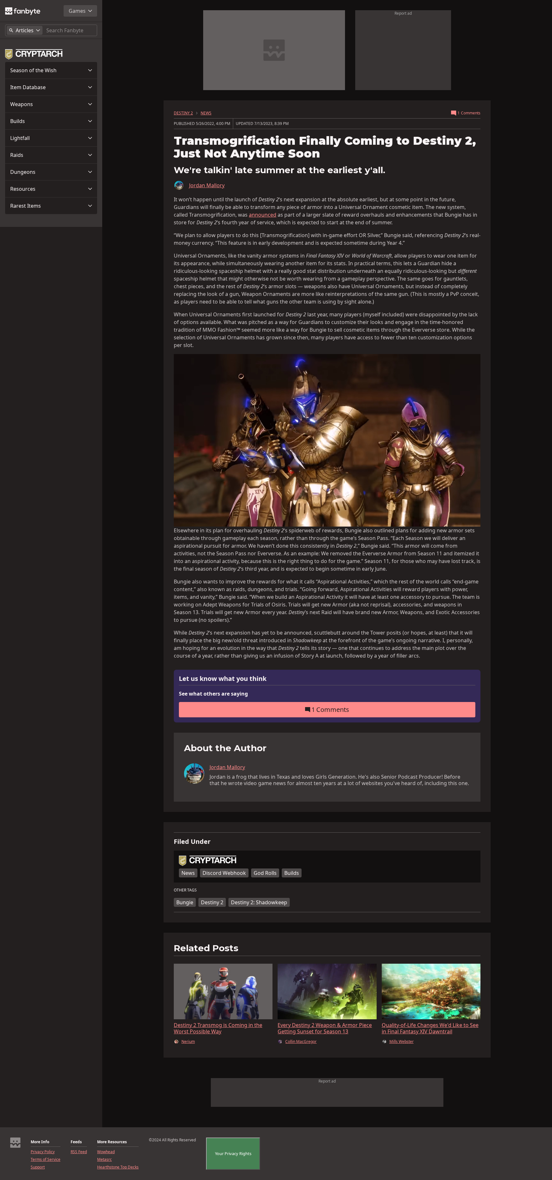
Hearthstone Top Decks (118, 1167)
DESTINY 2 (183, 113)
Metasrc (104, 1159)
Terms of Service (45, 1159)
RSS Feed (79, 1151)
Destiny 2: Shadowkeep (259, 902)
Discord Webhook (224, 872)
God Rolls (265, 872)
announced (262, 214)
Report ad (403, 13)
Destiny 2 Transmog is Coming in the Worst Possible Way (218, 1028)
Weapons (21, 104)
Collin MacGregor (301, 1041)
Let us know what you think (222, 679)
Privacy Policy (43, 1151)
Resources (22, 189)
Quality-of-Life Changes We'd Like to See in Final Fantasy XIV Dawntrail (430, 1028)
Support (38, 1167)
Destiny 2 (212, 902)
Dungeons (22, 172)
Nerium (188, 1041)
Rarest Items (25, 206)
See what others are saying (213, 693)
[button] (51, 70)
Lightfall (20, 138)
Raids (16, 155)
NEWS (206, 113)
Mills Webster (401, 1041)
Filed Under (192, 841)
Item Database (28, 87)
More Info (40, 1142)
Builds (17, 121)
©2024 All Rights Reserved (172, 1140)
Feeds (76, 1142)
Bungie (184, 902)
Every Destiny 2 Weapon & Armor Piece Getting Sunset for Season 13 (325, 1028)
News (188, 872)
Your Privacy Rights (233, 1153)
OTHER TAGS (185, 890)
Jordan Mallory (207, 185)
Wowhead (106, 1151)
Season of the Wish (33, 70)
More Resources (112, 1142)
